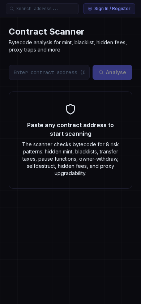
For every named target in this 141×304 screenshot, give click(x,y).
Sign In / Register (112, 8)
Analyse (116, 72)
